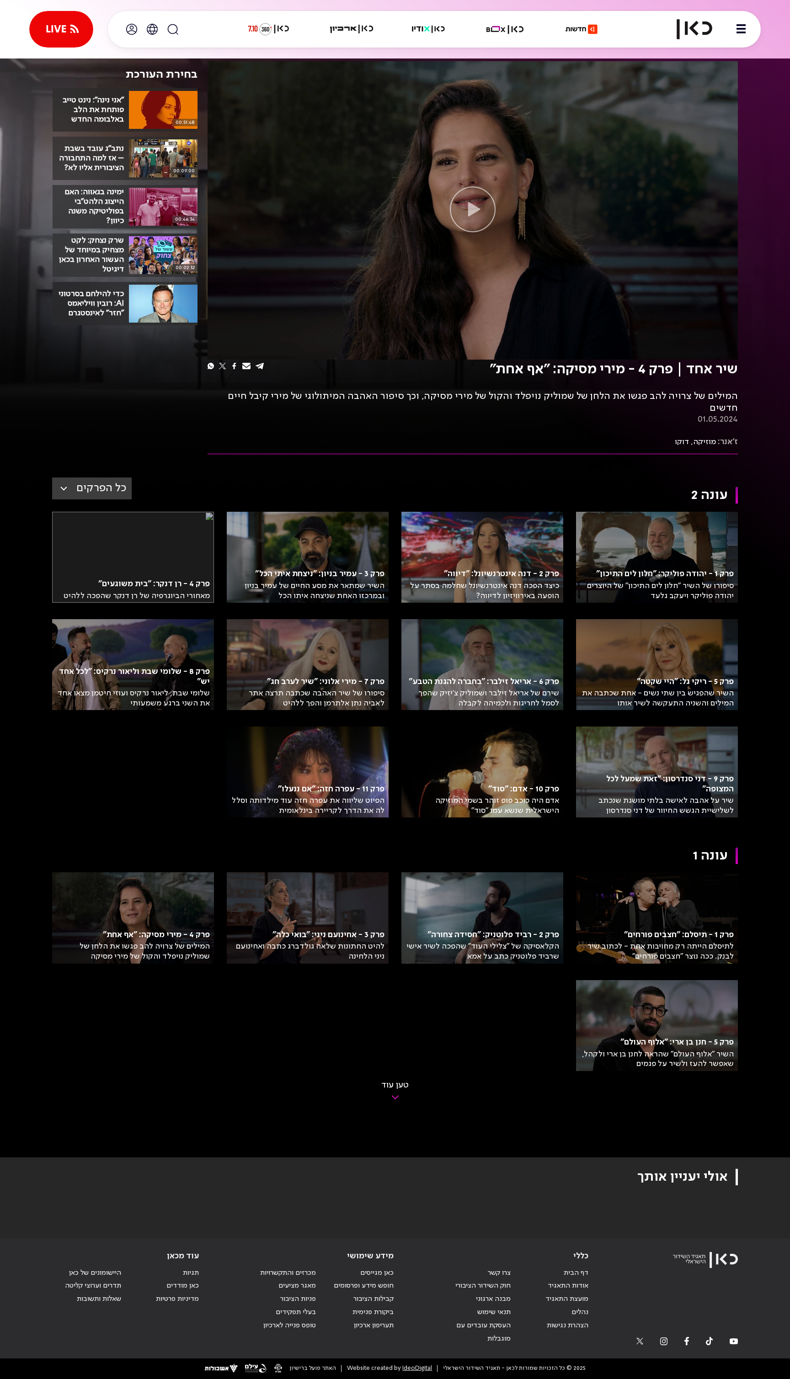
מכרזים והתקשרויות (288, 1273)
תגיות (191, 1273)
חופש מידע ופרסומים (364, 1285)
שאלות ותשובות (99, 1299)
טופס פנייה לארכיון (289, 1325)
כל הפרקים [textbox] (101, 488)
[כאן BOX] (505, 29)
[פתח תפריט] (741, 29)
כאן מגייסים (377, 1273)
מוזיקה (704, 442)
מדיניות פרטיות (177, 1299)
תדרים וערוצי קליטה (93, 1285)
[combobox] (92, 488)
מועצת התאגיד (566, 1299)
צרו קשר (499, 1273)
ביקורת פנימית (373, 1312)
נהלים (579, 1312)
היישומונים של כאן (95, 1273)
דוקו (682, 442)
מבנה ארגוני (493, 1299)
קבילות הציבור (373, 1299)
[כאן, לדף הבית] (686, 29)
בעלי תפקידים (296, 1312)
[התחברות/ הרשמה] (132, 29)
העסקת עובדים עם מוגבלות (483, 1332)
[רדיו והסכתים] (428, 29)
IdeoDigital (417, 1368)
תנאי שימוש (494, 1312)
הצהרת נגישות (567, 1325)
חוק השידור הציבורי (483, 1285)
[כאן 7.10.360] (268, 29)
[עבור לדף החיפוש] (173, 29)
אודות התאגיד (568, 1285)
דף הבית (576, 1273)
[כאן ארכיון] (351, 29)
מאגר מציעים (297, 1285)
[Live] (61, 29)
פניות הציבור (298, 1299)
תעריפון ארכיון (374, 1325)
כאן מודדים (182, 1285)
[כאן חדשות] (581, 29)
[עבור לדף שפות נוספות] (152, 29)
